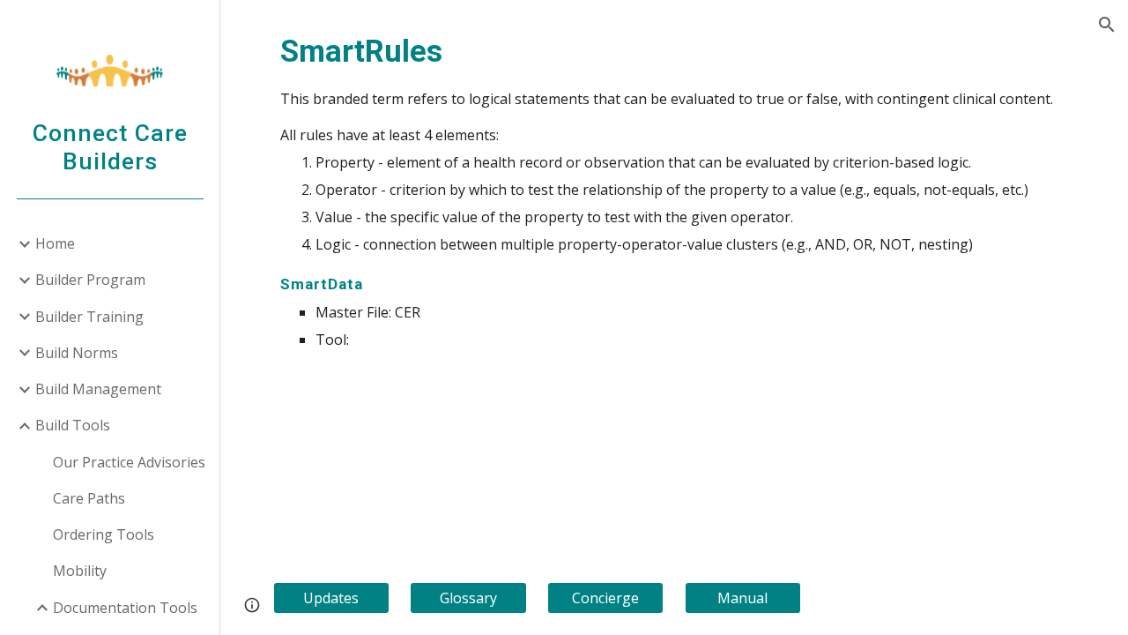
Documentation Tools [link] (125, 607)
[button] (1107, 25)
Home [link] (55, 243)
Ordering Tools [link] (103, 534)
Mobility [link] (80, 570)
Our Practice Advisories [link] (129, 462)
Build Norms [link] (76, 352)
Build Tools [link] (72, 425)
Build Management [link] (98, 389)
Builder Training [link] (89, 316)
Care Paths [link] (89, 498)
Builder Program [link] (90, 279)
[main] (674, 189)
